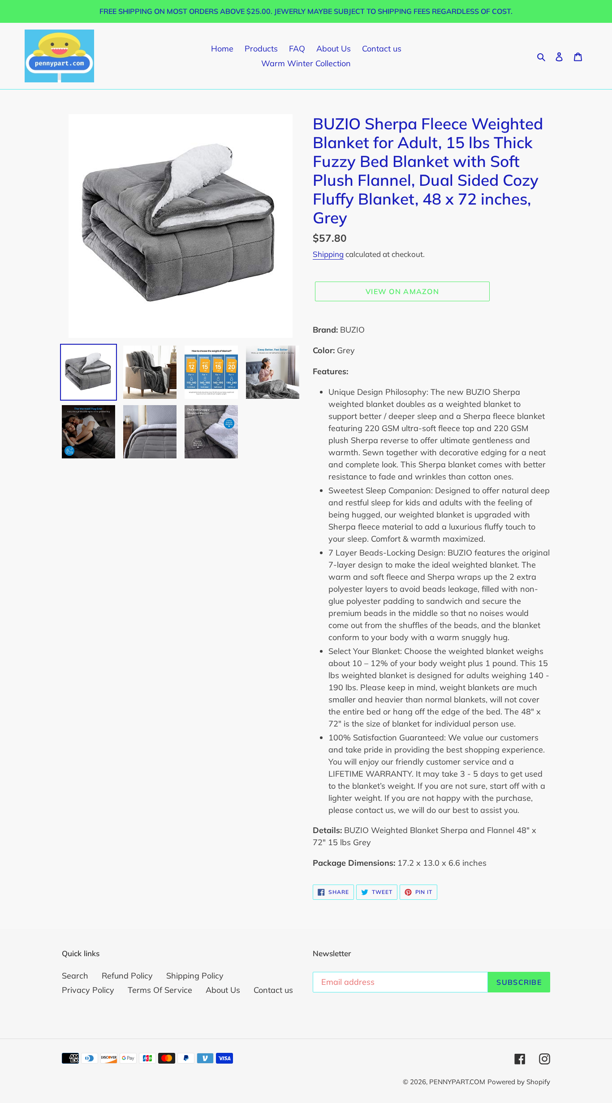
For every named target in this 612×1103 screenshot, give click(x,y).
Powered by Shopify (518, 1081)
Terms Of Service (160, 990)
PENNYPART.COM (457, 1081)
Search (75, 975)
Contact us (273, 990)
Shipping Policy (195, 975)
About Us (223, 990)
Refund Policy (127, 975)
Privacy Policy (88, 990)
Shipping (328, 254)
